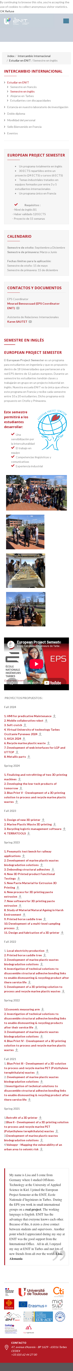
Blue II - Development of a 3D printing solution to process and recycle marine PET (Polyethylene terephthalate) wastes (36, 1126)
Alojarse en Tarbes (22, 96)
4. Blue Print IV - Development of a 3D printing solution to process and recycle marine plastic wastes (35, 1045)
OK (2, 11)
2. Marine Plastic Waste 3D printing (28, 824)
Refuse (9, 11)
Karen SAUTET (17, 321)
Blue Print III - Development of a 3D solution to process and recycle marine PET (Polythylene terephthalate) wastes (36, 1068)
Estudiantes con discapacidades (30, 100)
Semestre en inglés (22, 91)
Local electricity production (25, 950)
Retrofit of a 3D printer (22, 1117)
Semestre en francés (23, 87)
